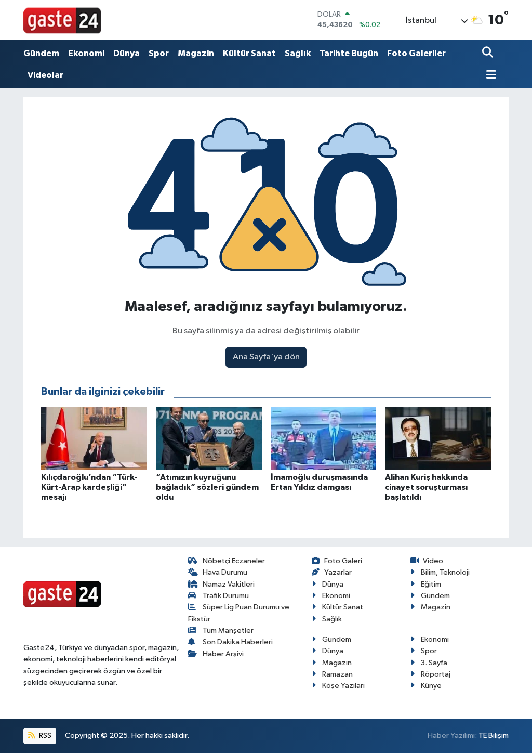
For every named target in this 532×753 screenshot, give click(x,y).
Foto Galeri (343, 561)
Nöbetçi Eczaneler (234, 561)
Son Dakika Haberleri (238, 642)
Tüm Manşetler (228, 630)
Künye (431, 686)
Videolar (45, 75)
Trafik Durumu (226, 596)
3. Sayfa (434, 663)
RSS (44, 735)
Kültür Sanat (249, 53)
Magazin (196, 53)
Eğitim (431, 584)
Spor (159, 53)
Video (433, 561)
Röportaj (435, 674)
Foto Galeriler (416, 53)
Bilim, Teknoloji (445, 572)
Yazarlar (338, 572)
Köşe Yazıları (343, 686)
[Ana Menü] (489, 75)
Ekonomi (86, 53)
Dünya (126, 53)
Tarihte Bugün (349, 53)
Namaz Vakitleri (229, 584)
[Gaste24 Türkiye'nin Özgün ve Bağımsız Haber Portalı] (62, 19)
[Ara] (488, 53)
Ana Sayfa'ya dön (266, 357)
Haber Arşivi (223, 654)
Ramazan (337, 674)
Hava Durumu (225, 572)
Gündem (41, 53)
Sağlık (298, 53)
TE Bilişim (493, 735)
